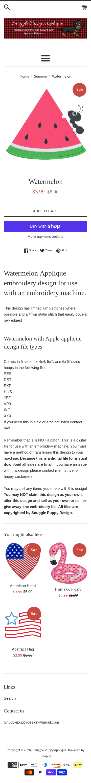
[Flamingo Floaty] (68, 563)
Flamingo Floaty (68, 589)
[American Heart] (23, 561)
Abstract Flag (23, 649)
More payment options (45, 236)
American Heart (23, 586)
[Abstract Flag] (23, 625)
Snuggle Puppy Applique (49, 750)
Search (10, 698)
